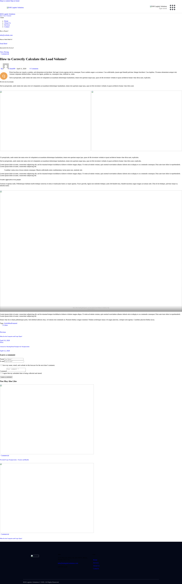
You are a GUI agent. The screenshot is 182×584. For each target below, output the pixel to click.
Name (2, 359)
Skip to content (5, 1)
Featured (14, 323)
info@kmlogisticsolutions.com (68, 563)
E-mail (2, 361)
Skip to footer (14, 1)
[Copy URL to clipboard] (20, 328)
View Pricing (4, 52)
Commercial (5, 54)
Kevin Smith (91, 309)
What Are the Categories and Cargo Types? (11, 538)
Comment (3, 371)
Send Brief (3, 43)
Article (6, 323)
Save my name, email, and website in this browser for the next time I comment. (29, 365)
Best (9, 323)
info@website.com (6, 35)
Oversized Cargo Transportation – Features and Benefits (14, 459)
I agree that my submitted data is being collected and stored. (22, 373)
